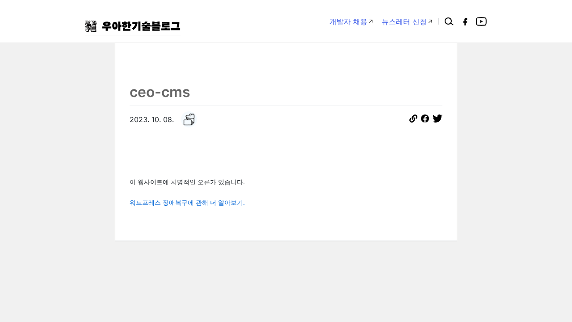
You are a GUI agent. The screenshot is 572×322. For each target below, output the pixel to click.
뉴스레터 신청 (404, 21)
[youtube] (481, 21)
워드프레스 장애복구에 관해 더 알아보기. (187, 202)
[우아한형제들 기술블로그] (133, 26)
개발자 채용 (348, 21)
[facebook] (465, 21)
